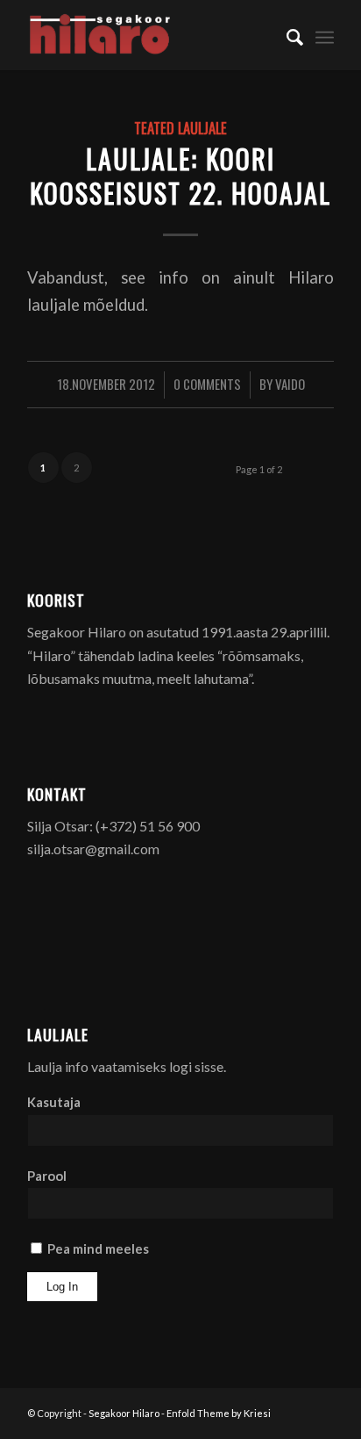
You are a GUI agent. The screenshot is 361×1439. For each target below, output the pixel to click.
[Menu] (324, 35)
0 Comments (207, 383)
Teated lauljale (180, 128)
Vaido (290, 383)
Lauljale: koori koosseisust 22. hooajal (180, 175)
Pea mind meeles (97, 1248)
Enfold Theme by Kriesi (218, 1413)
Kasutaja (54, 1102)
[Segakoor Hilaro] (150, 35)
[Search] (286, 35)
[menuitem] (286, 35)
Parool (47, 1176)
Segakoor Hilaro (123, 1413)
